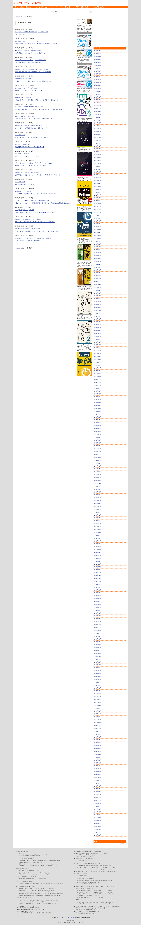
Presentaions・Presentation (85, 865)
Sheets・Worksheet (49, 890)
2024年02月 (97, 131)
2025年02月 (97, 97)
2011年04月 (97, 575)
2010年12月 (97, 587)
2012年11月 (97, 521)
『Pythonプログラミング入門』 (43, 7)
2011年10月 (97, 558)
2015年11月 (97, 417)
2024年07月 (97, 117)
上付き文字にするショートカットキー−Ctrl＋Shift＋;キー (34, 119)
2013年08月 (97, 495)
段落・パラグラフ (23, 864)
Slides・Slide (103, 865)
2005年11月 (97, 763)
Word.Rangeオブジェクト (25, 862)
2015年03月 (97, 440)
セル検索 (49, 903)
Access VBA (94, 871)
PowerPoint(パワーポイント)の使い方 (25, 228)
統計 (61, 883)
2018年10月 (97, 316)
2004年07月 (97, 809)
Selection (35, 862)
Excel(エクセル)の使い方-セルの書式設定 (26, 69)
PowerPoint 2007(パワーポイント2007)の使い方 (90, 882)
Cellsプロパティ (23, 900)
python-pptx (98, 903)
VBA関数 (30, 888)
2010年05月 (97, 607)
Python (77, 899)
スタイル (40, 862)
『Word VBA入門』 (98, 7)
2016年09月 (97, 388)
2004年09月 (97, 803)
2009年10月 (97, 627)
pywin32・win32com (107, 903)
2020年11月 (97, 244)
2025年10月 (97, 74)
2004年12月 (97, 794)
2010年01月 (97, 619)
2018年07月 (97, 325)
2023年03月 (97, 163)
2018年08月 (97, 322)
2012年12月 (97, 518)
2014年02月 (97, 477)
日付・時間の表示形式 (40, 878)
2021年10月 (97, 212)
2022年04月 (97, 195)
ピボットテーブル (42, 893)
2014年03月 (97, 474)
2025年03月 (97, 94)
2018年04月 (97, 333)
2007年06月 (97, 708)
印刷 (22, 855)
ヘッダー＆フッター (55, 860)
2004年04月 (97, 818)
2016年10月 (97, 385)
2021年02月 (97, 235)
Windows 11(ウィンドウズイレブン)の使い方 (89, 895)
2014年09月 (97, 457)
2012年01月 (97, 549)
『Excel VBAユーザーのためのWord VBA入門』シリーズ (30, 909)
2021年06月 (97, 224)
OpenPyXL (81, 902)
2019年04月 (97, 299)
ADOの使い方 (97, 851)
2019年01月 (97, 307)
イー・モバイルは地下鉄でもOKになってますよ (31, 137)
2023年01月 (97, 169)
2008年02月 (97, 685)
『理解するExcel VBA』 (82, 7)
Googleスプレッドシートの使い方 (84, 856)
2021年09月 (97, 215)
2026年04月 (97, 56)
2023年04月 (97, 160)
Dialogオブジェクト (55, 895)
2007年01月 (97, 722)
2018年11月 (97, 313)
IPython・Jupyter (83, 903)
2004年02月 (97, 823)
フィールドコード (43, 854)
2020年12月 (97, 241)
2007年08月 (97, 702)
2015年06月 (97, 431)
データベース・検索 (36, 125)
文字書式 (31, 116)
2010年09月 (97, 596)
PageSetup (47, 895)
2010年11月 (97, 590)
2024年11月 (97, 105)
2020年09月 (97, 250)
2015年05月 (97, 434)
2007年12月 (97, 691)
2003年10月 (97, 835)
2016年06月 (97, 397)
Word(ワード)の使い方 (21, 116)
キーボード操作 (35, 41)
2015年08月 (97, 425)
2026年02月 (97, 62)
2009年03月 (97, 647)
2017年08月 (97, 356)
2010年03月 (97, 613)
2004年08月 (97, 806)
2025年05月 (97, 88)
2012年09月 (97, 526)
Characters (56, 892)
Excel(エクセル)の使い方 (22, 41)
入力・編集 (34, 88)
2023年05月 (97, 157)
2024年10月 (97, 108)
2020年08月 (97, 252)
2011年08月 (97, 564)
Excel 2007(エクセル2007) (44, 238)
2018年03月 (97, 336)
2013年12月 (97, 483)
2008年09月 (97, 665)
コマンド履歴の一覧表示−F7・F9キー (28, 62)
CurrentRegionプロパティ (52, 900)
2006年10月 (97, 731)
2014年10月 (97, 454)
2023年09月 (97, 146)
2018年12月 (97, 310)
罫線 (39, 903)
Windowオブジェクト (48, 864)
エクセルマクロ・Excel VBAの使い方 (25, 200)
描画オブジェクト (40, 855)
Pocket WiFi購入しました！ (24, 184)
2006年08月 (97, 737)
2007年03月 (97, 717)
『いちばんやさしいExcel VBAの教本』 (26, 906)
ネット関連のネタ (20, 135)
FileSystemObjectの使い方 (82, 853)
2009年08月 (97, 633)
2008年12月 (97, 656)
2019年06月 (97, 293)
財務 (49, 883)
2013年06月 (97, 500)
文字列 (45, 883)
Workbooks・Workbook (37, 890)
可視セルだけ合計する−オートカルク (28, 156)
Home (17, 7)
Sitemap (28, 7)
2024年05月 (97, 123)
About (22, 7)
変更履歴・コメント (53, 865)
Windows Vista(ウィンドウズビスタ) (103, 892)
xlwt (94, 902)
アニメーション (108, 869)
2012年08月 (97, 529)
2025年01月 (97, 100)
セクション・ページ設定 (31, 854)
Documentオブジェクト (24, 860)
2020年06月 (97, 258)
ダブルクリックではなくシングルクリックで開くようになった (36, 100)
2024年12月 (97, 103)
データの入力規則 (36, 50)
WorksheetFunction (23, 893)
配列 (26, 888)
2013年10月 (97, 489)
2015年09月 (97, 423)
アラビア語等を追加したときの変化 (27, 240)
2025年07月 (97, 82)
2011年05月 (97, 572)
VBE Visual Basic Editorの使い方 (84, 851)
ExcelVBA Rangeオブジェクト (24, 897)
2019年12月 (97, 276)
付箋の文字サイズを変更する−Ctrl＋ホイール (30, 165)
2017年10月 (97, 351)
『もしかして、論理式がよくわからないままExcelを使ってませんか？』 (35, 913)
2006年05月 (97, 745)
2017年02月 (97, 374)
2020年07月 (97, 255)
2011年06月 (97, 570)
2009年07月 (97, 636)
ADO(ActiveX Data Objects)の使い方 (108, 871)
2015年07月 (97, 428)
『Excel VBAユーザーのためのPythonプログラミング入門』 (91, 908)
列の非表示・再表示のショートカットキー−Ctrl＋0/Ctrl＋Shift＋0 (37, 175)
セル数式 (43, 903)
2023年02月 (97, 166)
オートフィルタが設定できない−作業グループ (31, 128)
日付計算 (21, 883)
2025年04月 (97, 91)
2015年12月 (97, 414)
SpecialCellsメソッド (24, 902)
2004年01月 (97, 826)
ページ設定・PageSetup (37, 860)
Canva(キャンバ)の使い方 (82, 906)
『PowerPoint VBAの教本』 (64, 7)
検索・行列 (39, 883)
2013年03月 (97, 509)
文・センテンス (32, 864)
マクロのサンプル (49, 888)
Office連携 (21, 865)
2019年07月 (97, 290)
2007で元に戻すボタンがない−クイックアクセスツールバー (35, 193)
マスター (109, 865)
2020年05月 (97, 261)
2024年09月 (97, 111)
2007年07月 (97, 705)
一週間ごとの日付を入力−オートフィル (28, 90)
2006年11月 (97, 728)
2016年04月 (97, 402)
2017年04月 (97, 368)
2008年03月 (97, 682)
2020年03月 (97, 267)
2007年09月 (97, 699)
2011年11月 (97, 555)
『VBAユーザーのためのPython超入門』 (86, 909)
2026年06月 (97, 51)
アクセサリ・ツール (96, 890)
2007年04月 (97, 714)
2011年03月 (97, 578)
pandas (102, 902)
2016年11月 (97, 382)
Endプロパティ (31, 900)
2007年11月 (97, 694)
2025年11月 (97, 71)
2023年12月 (97, 137)
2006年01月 (97, 757)
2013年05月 (97, 503)
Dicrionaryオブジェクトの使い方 (99, 853)
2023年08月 (97, 149)
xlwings (86, 902)
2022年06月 (97, 189)
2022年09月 (97, 180)
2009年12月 (97, 621)
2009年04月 (97, 645)
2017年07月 (97, 359)
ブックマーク (28, 865)
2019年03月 (97, 302)
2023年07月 (97, 152)
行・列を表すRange (35, 902)
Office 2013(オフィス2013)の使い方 (105, 886)
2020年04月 (97, 264)
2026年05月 (97, 54)
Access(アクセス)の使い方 (82, 871)
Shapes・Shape (23, 895)
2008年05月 (97, 676)
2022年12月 (97, 172)
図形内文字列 (31, 895)
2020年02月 (97, 270)
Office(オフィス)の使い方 (22, 144)
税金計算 (40, 107)
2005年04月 (97, 783)
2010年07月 (97, 601)
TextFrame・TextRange (84, 869)
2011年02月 (97, 581)
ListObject (21, 892)
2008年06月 (97, 673)
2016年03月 (97, 405)
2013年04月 (97, 506)
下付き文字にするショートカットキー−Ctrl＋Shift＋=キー (35, 212)
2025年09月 (97, 77)
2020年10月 (97, 247)
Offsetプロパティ (40, 900)
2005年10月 (97, 766)
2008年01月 (97, 688)
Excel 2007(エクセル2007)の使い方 (103, 880)
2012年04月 (97, 541)
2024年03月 (97, 129)
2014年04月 (97, 472)
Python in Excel (109, 902)
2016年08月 (97, 391)
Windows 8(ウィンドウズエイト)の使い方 (88, 893)
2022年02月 (97, 201)
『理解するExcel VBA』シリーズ (24, 911)
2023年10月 (97, 143)
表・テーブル (36, 865)
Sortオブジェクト (29, 892)
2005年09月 (97, 769)
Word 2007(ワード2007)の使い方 (86, 880)
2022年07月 (97, 186)
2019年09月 (97, 284)
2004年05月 (97, 815)
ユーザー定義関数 (52, 893)
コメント (34, 903)
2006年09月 (97, 734)
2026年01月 (97, 65)
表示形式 (43, 902)
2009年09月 (97, 630)
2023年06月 (97, 154)
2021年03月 (97, 232)
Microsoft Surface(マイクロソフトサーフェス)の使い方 (91, 897)
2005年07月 (97, 774)
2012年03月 (97, 544)
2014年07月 (97, 463)
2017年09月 (97, 353)
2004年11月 (97, 797)
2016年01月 (97, 411)
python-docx (91, 903)
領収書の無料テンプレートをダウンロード (29, 147)
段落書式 (27, 855)
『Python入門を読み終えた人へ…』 (85, 913)
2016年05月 (97, 400)
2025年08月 (97, 80)
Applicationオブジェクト (44, 200)
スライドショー (99, 869)
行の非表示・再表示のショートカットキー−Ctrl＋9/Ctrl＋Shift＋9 (37, 43)
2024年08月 (97, 114)
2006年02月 (97, 754)
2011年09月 (97, 561)
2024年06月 (97, 120)
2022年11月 (97, 175)
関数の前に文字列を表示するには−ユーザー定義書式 (33, 72)
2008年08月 (97, 668)
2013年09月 (97, 492)
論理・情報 (32, 883)
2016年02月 (97, 408)
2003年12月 (97, 829)
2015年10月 (97, 420)
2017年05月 (97, 365)
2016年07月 (97, 394)
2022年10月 (97, 178)
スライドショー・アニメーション (90, 860)
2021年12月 (97, 206)
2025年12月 (97, 68)
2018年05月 (97, 330)
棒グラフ (26, 872)
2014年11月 (97, 451)
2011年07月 (97, 567)
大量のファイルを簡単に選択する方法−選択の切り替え (34, 81)
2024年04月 (97, 126)
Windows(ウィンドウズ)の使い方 (24, 60)
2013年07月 (97, 498)
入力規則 (21, 903)
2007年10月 (97, 696)
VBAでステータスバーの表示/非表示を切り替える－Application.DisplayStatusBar (43, 203)
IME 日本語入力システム (84, 890)
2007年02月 (97, 720)
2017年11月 (97, 348)
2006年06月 (97, 743)
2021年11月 (97, 209)
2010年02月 (97, 616)
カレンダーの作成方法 (23, 34)
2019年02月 (97, 304)
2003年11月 (97, 832)
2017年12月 (97, 345)
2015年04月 (97, 437)
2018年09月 (97, 319)
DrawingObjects (39, 895)
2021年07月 (97, 221)
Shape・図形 (44, 865)
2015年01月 (97, 446)
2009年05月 (97, 642)
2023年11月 (97, 140)
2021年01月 (97, 238)
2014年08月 (97, 460)
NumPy (97, 902)
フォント (40, 864)
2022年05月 (97, 192)
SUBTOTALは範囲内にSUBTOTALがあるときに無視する (35, 222)
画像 (106, 867)
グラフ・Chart (38, 892)
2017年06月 (97, 362)
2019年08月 (97, 287)
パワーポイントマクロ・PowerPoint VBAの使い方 (89, 863)
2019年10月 (97, 281)
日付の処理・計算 (43, 32)
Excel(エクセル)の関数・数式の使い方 (26, 32)
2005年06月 (97, 777)
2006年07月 (97, 740)
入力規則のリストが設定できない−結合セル (30, 53)
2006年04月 (97, 748)
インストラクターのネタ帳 (27, 3)
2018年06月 (97, 327)
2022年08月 (97, 183)
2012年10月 (97, 523)
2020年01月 (97, 273)
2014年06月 (97, 466)
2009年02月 (97, 650)
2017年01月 (97, 376)
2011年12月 (97, 552)
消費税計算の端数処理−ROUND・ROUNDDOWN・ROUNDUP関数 (38, 109)
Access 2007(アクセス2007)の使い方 (87, 883)
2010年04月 (97, 610)
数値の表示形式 (44, 69)
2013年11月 (97, 486)
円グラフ (31, 872)
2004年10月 (97, 800)
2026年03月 (97, 59)
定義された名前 (33, 893)
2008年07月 (97, 671)
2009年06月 (97, 639)
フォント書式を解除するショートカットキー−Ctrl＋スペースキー (37, 231)
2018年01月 (97, 342)
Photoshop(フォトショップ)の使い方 (99, 906)
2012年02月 (97, 547)
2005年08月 (97, 771)
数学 (39, 219)
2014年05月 (97, 469)
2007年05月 (97, 711)
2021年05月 (97, 227)
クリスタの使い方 (115, 906)
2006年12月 (97, 725)
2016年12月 (97, 379)
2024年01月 (97, 134)
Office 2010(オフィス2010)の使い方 (85, 886)
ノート (92, 869)
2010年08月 (97, 598)
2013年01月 (97, 515)
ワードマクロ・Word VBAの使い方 (25, 858)
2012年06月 (97, 535)
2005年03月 (97, 786)
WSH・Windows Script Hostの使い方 (85, 855)
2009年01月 (97, 653)
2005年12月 (97, 760)
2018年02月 (97, 339)
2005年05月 (97, 780)
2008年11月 (97, 659)
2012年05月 (97, 538)
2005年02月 (97, 789)
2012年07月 (97, 532)
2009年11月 (97, 624)
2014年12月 (97, 449)
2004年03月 (97, 820)
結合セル (54, 903)
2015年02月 (97, 443)
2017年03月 (97, 371)
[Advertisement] (84, 406)
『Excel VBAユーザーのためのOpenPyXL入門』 (88, 911)
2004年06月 (97, 812)
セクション (47, 860)
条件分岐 (21, 888)
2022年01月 (97, 203)
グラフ (20, 872)
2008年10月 (97, 662)
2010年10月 (97, 593)
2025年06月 (97, 85)
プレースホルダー (91, 867)
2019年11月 (97, 278)
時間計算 (27, 883)
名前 (27, 870)
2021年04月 (97, 229)
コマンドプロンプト (40, 60)
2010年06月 (97, 604)
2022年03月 (97, 198)
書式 (39, 228)
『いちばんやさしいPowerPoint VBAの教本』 (28, 907)
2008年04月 (97, 679)
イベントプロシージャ (39, 888)
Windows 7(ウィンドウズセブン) (44, 163)
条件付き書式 (22, 878)
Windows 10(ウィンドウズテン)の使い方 (109, 893)
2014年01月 (97, 480)
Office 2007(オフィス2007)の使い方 (25, 191)
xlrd (91, 902)
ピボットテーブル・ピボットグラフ (31, 874)
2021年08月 (97, 218)
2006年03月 (97, 751)
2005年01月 (97, 792)
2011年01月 (97, 584)
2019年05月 (97, 296)
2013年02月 (97, 512)
